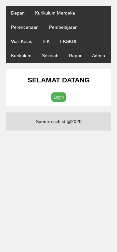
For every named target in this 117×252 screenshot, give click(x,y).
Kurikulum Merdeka (55, 13)
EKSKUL (69, 41)
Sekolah (50, 55)
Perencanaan (25, 27)
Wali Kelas (21, 41)
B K (46, 41)
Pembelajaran (63, 27)
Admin (98, 55)
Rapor (75, 55)
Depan (18, 13)
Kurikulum (21, 55)
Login (59, 97)
